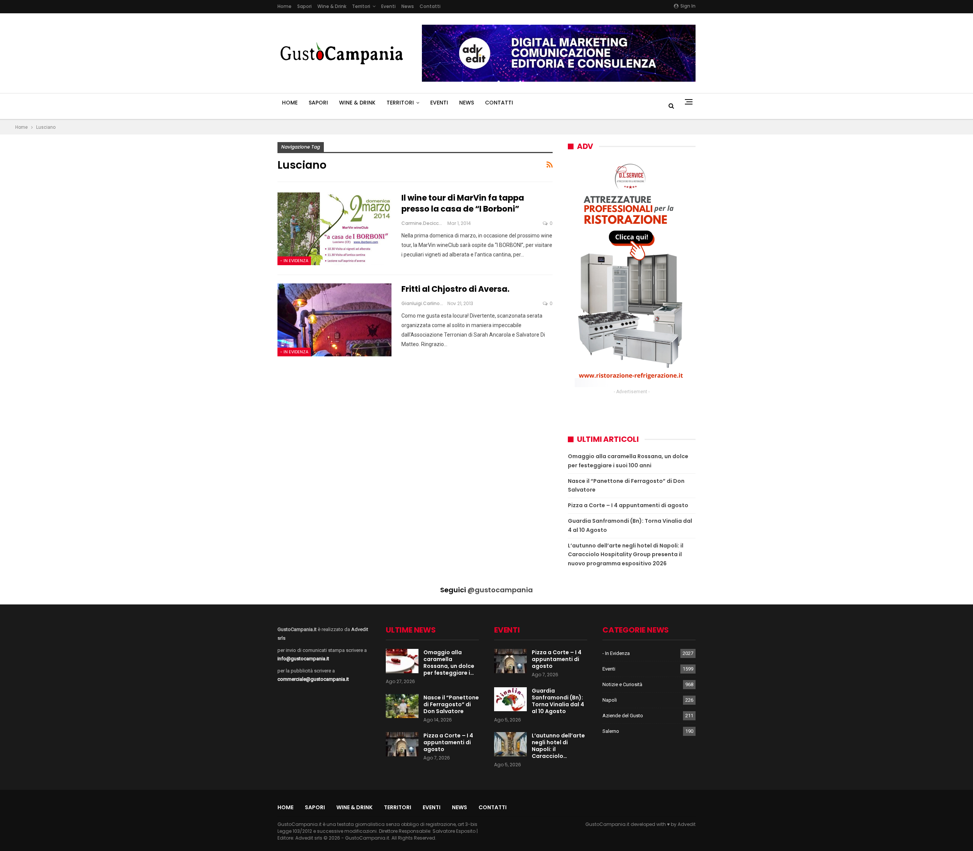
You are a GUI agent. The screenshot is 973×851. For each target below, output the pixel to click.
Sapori (304, 6)
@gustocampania (500, 590)
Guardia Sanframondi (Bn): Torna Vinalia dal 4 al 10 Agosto (558, 701)
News (407, 6)
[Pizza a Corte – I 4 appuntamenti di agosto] (402, 744)
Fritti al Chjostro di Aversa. (455, 288)
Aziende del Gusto (622, 715)
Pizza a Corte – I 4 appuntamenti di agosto (628, 505)
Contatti (430, 6)
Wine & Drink (331, 6)
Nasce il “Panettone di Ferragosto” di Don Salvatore (451, 704)
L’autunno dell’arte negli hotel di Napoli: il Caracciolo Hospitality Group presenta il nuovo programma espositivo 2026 (625, 555)
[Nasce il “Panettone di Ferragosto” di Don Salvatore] (402, 706)
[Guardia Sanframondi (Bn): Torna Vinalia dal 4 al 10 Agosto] (510, 699)
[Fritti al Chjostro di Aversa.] (334, 319)
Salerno (610, 731)
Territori (361, 6)
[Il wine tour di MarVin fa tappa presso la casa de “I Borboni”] (334, 228)
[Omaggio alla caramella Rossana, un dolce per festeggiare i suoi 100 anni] (402, 661)
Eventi (388, 6)
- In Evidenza (294, 261)
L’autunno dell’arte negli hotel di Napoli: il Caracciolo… (558, 746)
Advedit (687, 824)
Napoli (609, 700)
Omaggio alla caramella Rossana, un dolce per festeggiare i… (448, 663)
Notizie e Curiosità (622, 684)
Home (284, 6)
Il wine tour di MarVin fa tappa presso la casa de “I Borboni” (462, 203)
